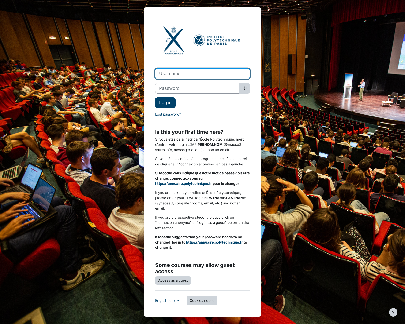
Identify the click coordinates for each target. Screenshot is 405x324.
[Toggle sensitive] (244, 88)
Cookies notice (202, 300)
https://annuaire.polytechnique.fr (183, 183)
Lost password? (168, 114)
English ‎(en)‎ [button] (165, 300)
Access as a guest (173, 280)
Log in (165, 102)
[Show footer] (393, 312)
